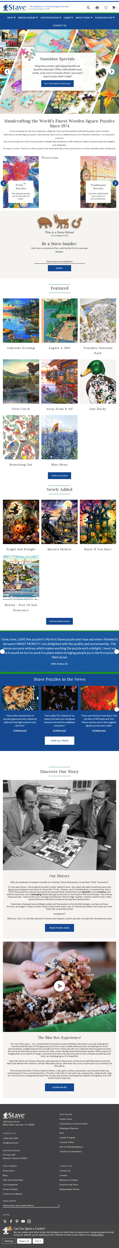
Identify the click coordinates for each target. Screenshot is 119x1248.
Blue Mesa (59, 464)
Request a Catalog (68, 1175)
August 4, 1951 (59, 348)
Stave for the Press (69, 1180)
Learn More (59, 1083)
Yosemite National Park (97, 350)
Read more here (59, 923)
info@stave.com (10, 1138)
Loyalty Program (67, 1133)
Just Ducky (98, 409)
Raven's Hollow (59, 549)
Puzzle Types (65, 1114)
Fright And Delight (21, 549)
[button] (88, 8)
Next (112, 72)
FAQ (61, 1128)
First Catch (21, 409)
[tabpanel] (59, 71)
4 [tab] (60, 107)
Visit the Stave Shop (13, 1175)
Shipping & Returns (68, 1124)
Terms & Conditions (12, 1189)
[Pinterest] (17, 1217)
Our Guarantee (10, 1180)
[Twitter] (5, 1217)
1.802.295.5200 (10, 1134)
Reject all (24, 1241)
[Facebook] (11, 1217)
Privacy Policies (10, 1185)
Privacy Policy (97, 1234)
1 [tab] (51, 108)
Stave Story (8, 1166)
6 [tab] (65, 107)
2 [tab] (54, 107)
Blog (5, 1171)
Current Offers (66, 1138)
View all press (59, 736)
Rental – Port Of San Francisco (21, 607)
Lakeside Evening (21, 348)
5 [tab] (62, 107)
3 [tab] (57, 107)
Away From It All (59, 409)
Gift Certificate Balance (71, 1142)
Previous (7, 72)
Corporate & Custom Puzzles (73, 1119)
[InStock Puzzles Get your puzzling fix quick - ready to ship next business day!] (59, 157)
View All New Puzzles (59, 621)
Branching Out (21, 464)
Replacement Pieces (69, 1185)
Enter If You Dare (98, 549)
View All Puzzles (60, 476)
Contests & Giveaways (70, 1147)
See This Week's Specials (57, 83)
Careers (63, 1171)
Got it (38, 1241)
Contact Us (59, 25)
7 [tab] (68, 107)
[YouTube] (23, 1217)
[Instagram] (29, 1217)
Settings (8, 1241)
